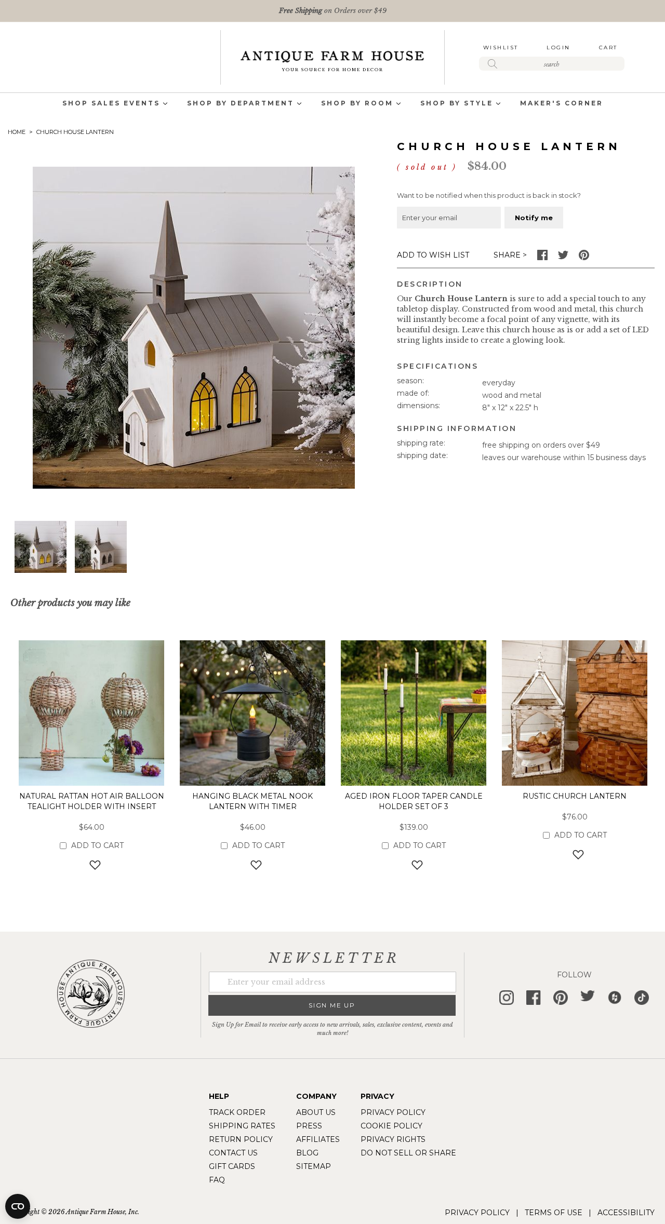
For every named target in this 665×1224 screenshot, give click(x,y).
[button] (101, 547)
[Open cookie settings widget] (17, 1206)
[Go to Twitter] (563, 257)
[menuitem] (111, 104)
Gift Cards (232, 1166)
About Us (316, 1112)
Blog (307, 1153)
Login (558, 47)
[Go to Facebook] (542, 257)
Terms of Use (553, 1212)
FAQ (217, 1180)
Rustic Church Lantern (575, 796)
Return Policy (241, 1139)
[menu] (332, 104)
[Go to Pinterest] (584, 257)
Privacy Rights (393, 1139)
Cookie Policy (391, 1126)
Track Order (237, 1112)
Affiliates (318, 1139)
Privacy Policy (393, 1112)
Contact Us (233, 1153)
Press (309, 1126)
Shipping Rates (242, 1126)
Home (16, 132)
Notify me (534, 217)
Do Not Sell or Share (408, 1153)
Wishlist (500, 47)
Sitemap (313, 1166)
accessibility (626, 1212)
